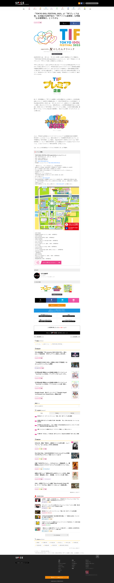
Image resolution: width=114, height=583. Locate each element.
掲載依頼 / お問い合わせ (90, 563)
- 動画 (73, 560)
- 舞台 (59, 561)
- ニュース (73, 561)
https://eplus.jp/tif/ (46, 177)
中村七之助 (68, 542)
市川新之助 (52, 542)
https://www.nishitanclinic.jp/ (54, 162)
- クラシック (60, 565)
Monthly (72, 413)
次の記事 (75, 336)
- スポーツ (60, 570)
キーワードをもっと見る (73, 548)
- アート (59, 568)
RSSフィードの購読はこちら (57, 305)
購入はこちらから (51, 262)
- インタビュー (74, 563)
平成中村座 (39, 545)
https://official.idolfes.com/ (43, 161)
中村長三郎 (54, 545)
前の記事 (39, 336)
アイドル (38, 344)
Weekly (57, 413)
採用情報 (87, 565)
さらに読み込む (57, 535)
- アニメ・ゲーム (61, 566)
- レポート (73, 565)
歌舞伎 (38, 542)
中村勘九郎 (75, 542)
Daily (42, 413)
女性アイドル (46, 344)
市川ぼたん (60, 542)
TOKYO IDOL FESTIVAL (57, 344)
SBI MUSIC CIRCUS (64, 545)
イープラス (36, 551)
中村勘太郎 (46, 545)
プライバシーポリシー (89, 568)
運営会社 (87, 560)
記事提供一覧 (88, 561)
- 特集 (73, 568)
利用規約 (87, 566)
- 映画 (59, 571)
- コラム (73, 566)
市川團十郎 (44, 542)
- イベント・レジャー (62, 563)
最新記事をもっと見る (74, 492)
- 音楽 (59, 560)
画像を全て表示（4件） (57, 54)
